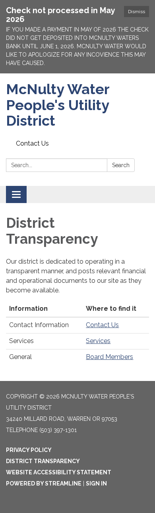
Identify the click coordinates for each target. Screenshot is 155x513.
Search (121, 165)
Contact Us (32, 143)
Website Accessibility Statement (58, 472)
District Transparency (43, 461)
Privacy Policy (29, 450)
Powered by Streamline (43, 483)
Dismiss (136, 11)
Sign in (96, 483)
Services (98, 341)
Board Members (109, 357)
